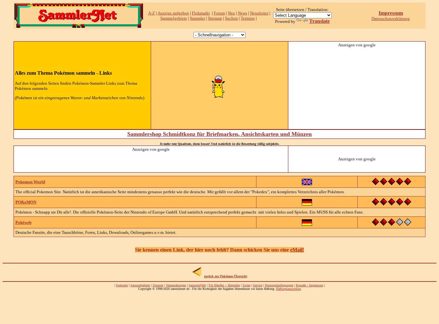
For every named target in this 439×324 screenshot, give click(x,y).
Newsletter (259, 13)
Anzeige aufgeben (173, 13)
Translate (319, 21)
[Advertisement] (357, 88)
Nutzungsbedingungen (279, 285)
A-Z (151, 13)
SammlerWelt (197, 285)
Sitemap (215, 18)
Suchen (231, 18)
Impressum (391, 13)
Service (257, 285)
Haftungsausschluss (288, 289)
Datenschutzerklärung (391, 18)
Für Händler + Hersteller (224, 285)
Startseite (122, 285)
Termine (248, 18)
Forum (219, 13)
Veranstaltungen (176, 285)
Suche (246, 285)
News (242, 13)
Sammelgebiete (173, 18)
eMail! (297, 250)
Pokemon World (30, 181)
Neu (231, 13)
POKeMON (25, 202)
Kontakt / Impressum (309, 285)
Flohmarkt (201, 13)
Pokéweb (23, 222)
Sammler (197, 18)
